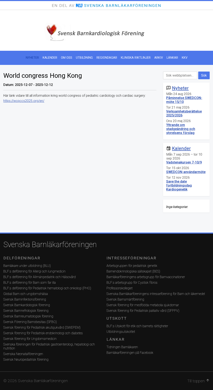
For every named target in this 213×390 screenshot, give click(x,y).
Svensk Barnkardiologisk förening (26, 305)
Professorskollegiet (119, 288)
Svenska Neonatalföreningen (23, 354)
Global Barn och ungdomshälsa (25, 294)
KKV (184, 57)
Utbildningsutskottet (120, 332)
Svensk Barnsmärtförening (125, 299)
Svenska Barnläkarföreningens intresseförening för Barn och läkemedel (155, 294)
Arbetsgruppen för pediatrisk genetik (131, 266)
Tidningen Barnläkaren (122, 347)
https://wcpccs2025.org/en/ (23, 101)
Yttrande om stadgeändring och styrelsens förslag (180, 129)
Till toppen (198, 380)
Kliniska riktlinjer (136, 57)
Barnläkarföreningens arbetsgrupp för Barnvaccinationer (145, 277)
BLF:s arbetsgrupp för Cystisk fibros (131, 283)
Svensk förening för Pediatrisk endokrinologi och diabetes (43, 333)
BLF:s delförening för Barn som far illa (29, 283)
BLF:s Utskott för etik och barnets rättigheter (137, 326)
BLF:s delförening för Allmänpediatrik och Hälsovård (39, 277)
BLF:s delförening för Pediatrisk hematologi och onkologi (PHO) (47, 288)
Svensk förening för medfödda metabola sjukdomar (142, 305)
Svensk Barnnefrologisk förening (25, 311)
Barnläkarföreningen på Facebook (129, 353)
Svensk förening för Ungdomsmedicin (30, 339)
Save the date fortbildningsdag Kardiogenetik (179, 185)
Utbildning (84, 57)
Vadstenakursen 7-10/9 (184, 162)
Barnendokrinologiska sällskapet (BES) (133, 271)
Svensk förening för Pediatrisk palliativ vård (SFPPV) (142, 311)
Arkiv (158, 57)
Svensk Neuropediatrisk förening (25, 360)
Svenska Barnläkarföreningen (50, 244)
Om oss (66, 57)
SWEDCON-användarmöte (186, 172)
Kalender (50, 57)
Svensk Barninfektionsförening (24, 299)
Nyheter (32, 57)
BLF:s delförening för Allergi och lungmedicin (34, 271)
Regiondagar (107, 57)
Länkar (172, 57)
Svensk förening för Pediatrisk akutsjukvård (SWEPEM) (41, 327)
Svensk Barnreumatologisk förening (28, 316)
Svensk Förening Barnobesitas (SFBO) (30, 322)
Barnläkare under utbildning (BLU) (27, 266)
